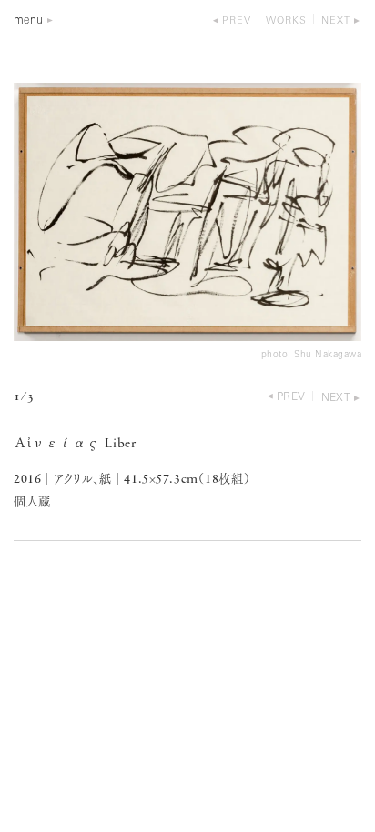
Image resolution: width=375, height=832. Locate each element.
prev (236, 21)
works (286, 21)
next (335, 21)
